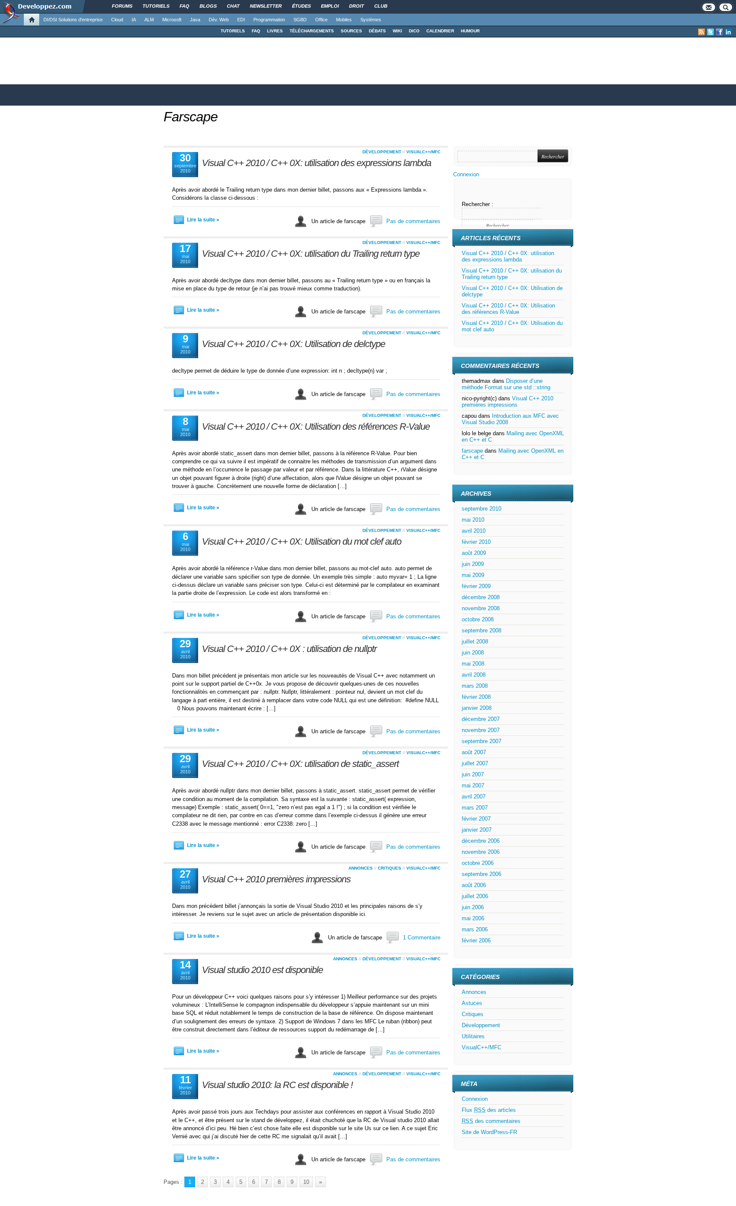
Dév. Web (219, 19)
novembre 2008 (481, 608)
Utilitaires (473, 1036)
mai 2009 (473, 575)
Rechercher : (477, 204)
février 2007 (476, 818)
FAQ (256, 31)
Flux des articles (489, 1110)
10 (306, 1182)
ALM (149, 19)
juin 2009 (473, 564)
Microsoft (171, 19)
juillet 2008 (475, 641)
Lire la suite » (203, 220)
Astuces (472, 1003)
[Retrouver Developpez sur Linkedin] (728, 32)
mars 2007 (475, 807)
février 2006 (476, 940)
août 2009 (474, 553)
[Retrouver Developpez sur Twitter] (710, 32)
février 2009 (476, 586)
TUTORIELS (233, 31)
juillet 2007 (475, 763)
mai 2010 (473, 520)
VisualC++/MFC (423, 151)
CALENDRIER (440, 31)
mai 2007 (473, 785)
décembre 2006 (481, 841)
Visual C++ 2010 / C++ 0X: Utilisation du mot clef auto (301, 541)
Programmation (269, 19)
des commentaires (491, 1121)
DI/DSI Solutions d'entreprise (73, 19)
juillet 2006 (475, 896)
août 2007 (474, 752)
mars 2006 (475, 929)
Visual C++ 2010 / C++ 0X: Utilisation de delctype (293, 344)
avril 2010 (474, 531)
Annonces (360, 868)
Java (195, 19)
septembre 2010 (481, 508)
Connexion (466, 174)
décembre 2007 (481, 719)
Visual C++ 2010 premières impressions (276, 879)
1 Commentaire (421, 937)
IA (134, 19)
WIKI (397, 31)
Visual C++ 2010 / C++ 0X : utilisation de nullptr (289, 648)
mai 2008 (473, 663)
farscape (472, 451)
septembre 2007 (481, 741)
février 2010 (476, 542)
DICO (414, 31)
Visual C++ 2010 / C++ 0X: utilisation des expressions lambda (316, 163)
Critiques (389, 868)
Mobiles (344, 19)
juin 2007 (473, 774)
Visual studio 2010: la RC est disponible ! (277, 1085)
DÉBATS (377, 31)
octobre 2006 (478, 863)
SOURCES (351, 31)
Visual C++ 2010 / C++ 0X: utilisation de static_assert (300, 763)
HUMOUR (470, 31)
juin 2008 (473, 652)
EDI (241, 19)
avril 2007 (474, 796)
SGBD (300, 19)
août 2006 (474, 885)
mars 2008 (475, 686)
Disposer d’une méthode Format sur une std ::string (506, 384)
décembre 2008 (481, 597)
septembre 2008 (481, 630)
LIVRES (275, 31)
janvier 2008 (477, 708)
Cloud (117, 19)
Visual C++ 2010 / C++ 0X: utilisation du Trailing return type (311, 253)
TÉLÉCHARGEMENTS (312, 31)
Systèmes (370, 19)
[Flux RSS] (701, 32)
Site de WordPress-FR (489, 1132)
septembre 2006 (481, 874)
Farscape (191, 116)
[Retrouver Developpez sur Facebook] (719, 32)
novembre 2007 (481, 730)
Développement (381, 151)
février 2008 (476, 697)
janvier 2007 (477, 830)
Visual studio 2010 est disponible (262, 970)
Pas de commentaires (413, 221)
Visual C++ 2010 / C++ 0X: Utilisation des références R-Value (316, 426)
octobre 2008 (478, 619)
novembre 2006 (481, 852)
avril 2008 (474, 675)
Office (321, 19)
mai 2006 (473, 918)
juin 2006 (473, 907)
